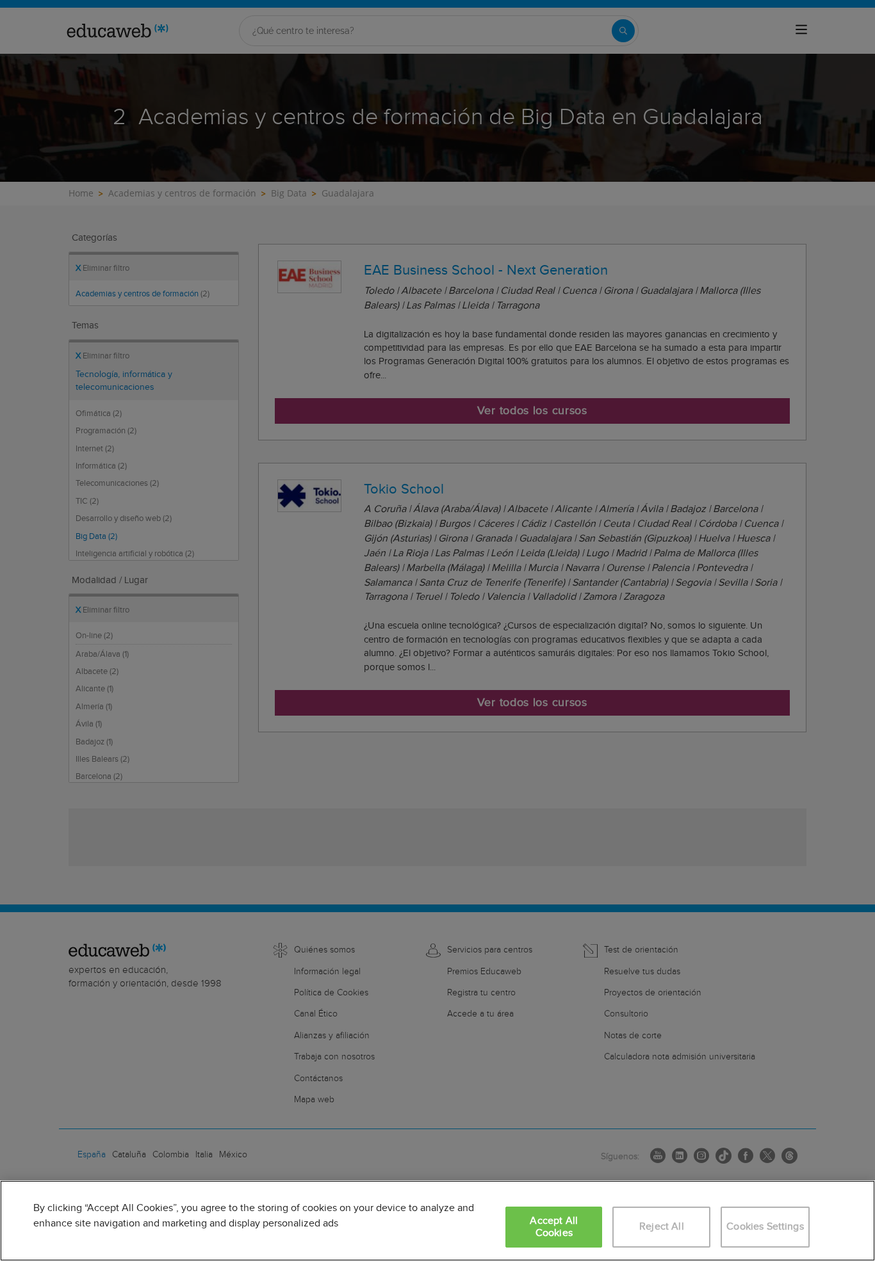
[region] (437, 1220)
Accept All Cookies (554, 1227)
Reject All (661, 1227)
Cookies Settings (765, 1227)
